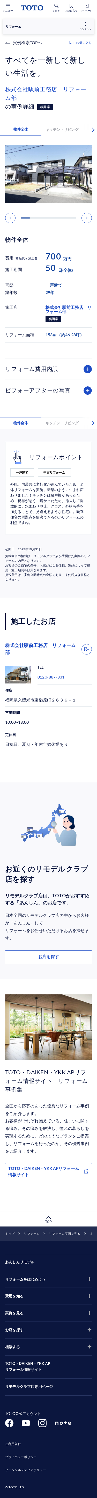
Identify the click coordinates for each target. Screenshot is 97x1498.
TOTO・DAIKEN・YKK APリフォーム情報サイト (43, 1171)
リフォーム (32, 1233)
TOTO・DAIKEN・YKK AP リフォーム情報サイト (27, 1367)
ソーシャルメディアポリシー (25, 1470)
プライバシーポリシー (20, 1457)
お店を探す (48, 957)
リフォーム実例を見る (64, 1233)
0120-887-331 (51, 677)
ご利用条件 (13, 1444)
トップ (9, 1233)
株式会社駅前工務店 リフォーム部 (46, 94)
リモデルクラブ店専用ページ (29, 1387)
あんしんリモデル (19, 1262)
